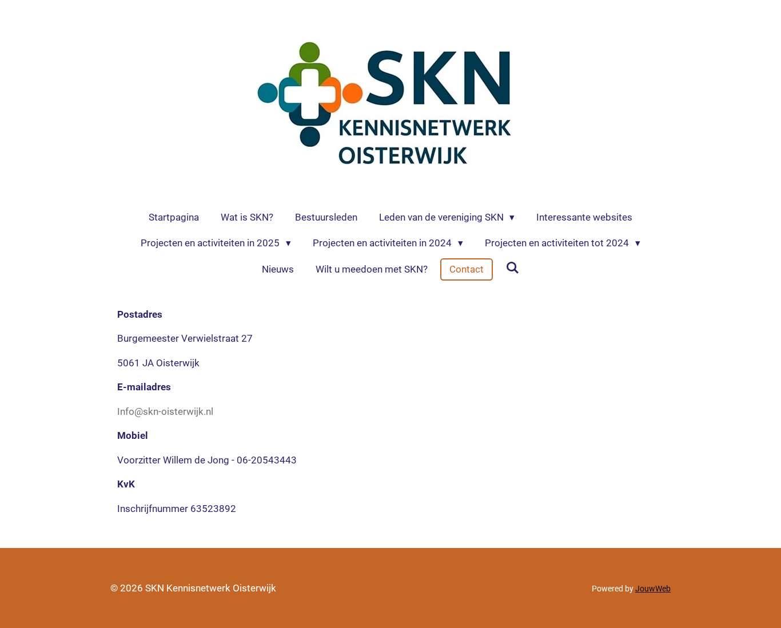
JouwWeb (653, 588)
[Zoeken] (512, 268)
